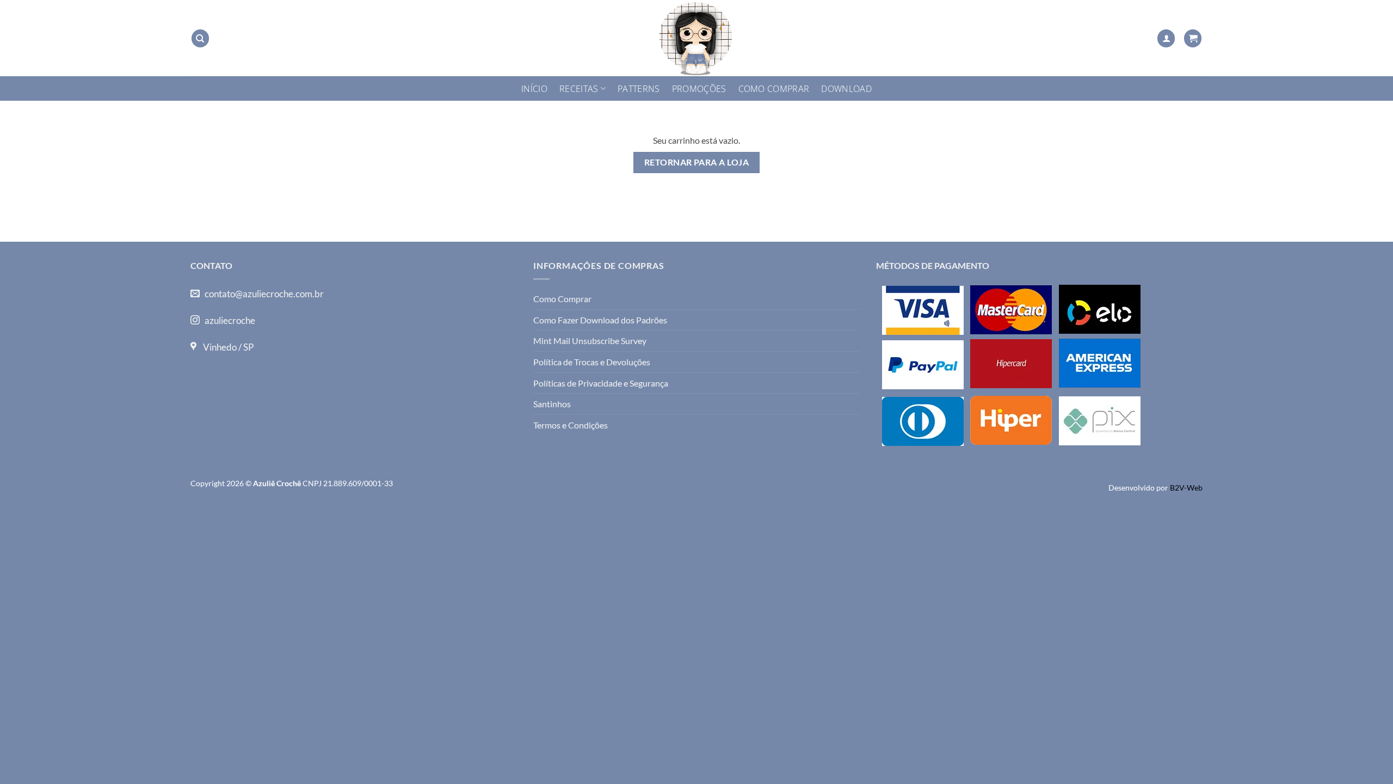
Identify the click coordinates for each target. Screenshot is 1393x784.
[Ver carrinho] (1192, 38)
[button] (1166, 38)
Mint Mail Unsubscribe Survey (589, 340)
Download (846, 89)
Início (534, 89)
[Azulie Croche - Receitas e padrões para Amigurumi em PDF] (696, 38)
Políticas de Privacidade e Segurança (600, 383)
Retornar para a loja (696, 162)
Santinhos (552, 404)
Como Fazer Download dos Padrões (600, 320)
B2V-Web (1186, 487)
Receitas (579, 89)
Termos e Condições (570, 425)
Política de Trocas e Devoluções (591, 362)
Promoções (699, 89)
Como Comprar (774, 89)
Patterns (639, 89)
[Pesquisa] (200, 38)
